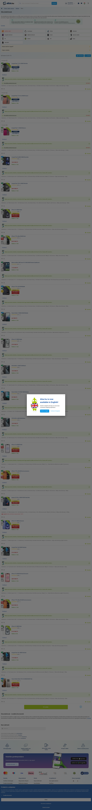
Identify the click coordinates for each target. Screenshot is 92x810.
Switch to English (44, 410)
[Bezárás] (64, 395)
